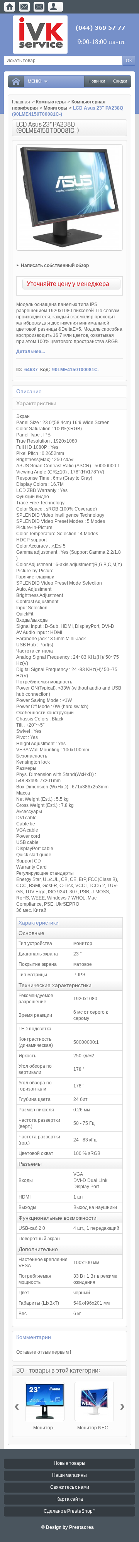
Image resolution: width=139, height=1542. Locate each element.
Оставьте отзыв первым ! (43, 1352)
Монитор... (44, 1427)
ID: (19, 369)
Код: (45, 369)
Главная (21, 102)
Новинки (96, 81)
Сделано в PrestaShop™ (69, 1511)
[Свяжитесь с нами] (24, 7)
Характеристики (36, 403)
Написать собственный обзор (55, 265)
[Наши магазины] (39, 7)
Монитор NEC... (94, 1427)
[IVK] (70, 34)
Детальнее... (30, 351)
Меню (34, 81)
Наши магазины (69, 1475)
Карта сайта (69, 1499)
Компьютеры (51, 102)
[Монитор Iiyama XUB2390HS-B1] (44, 1401)
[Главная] (9, 7)
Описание (29, 391)
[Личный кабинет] (53, 7)
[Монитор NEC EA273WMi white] (94, 1401)
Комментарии (33, 1337)
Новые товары (69, 1463)
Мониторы (55, 108)
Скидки (120, 81)
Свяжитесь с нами (69, 1487)
